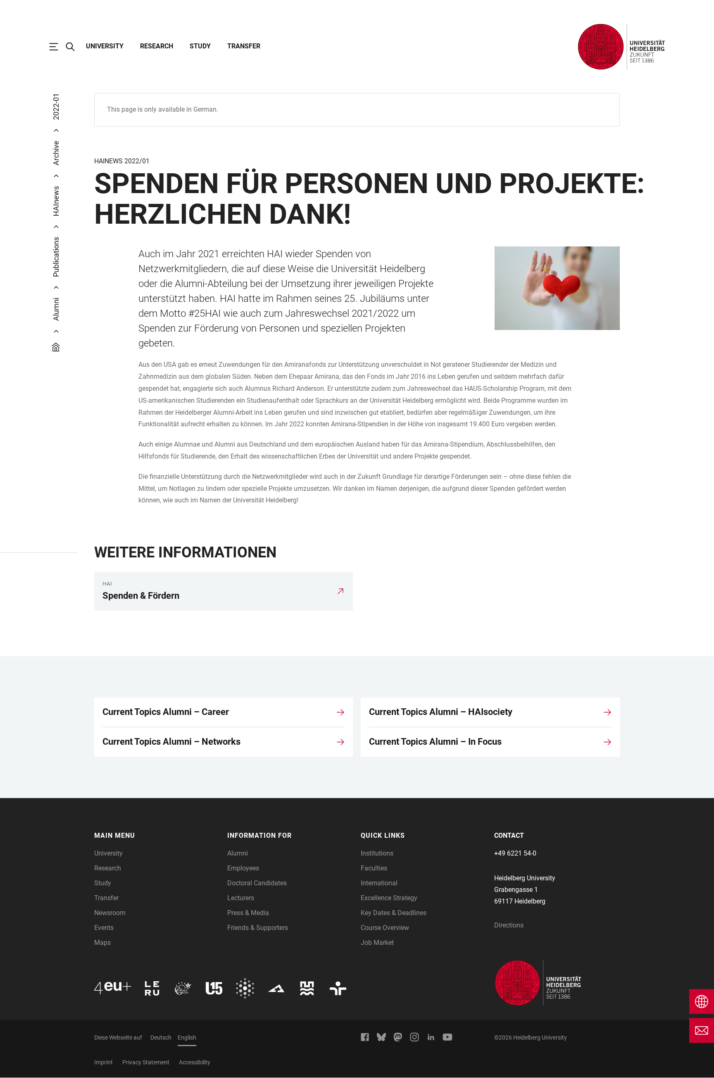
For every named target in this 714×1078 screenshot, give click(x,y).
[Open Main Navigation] (58, 47)
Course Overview (385, 928)
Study (200, 46)
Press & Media (248, 913)
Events (104, 928)
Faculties (374, 868)
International (379, 883)
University (105, 46)
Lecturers (240, 898)
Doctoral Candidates (257, 883)
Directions (509, 925)
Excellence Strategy (389, 898)
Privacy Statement (145, 1062)
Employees (243, 868)
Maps (102, 943)
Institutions (377, 853)
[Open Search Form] (74, 47)
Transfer (243, 46)
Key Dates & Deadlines (393, 913)
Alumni (237, 853)
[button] (156, 835)
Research (156, 46)
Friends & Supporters (257, 928)
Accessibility (194, 1062)
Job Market (377, 943)
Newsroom (110, 913)
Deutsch (160, 1037)
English (187, 1037)
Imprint (103, 1062)
